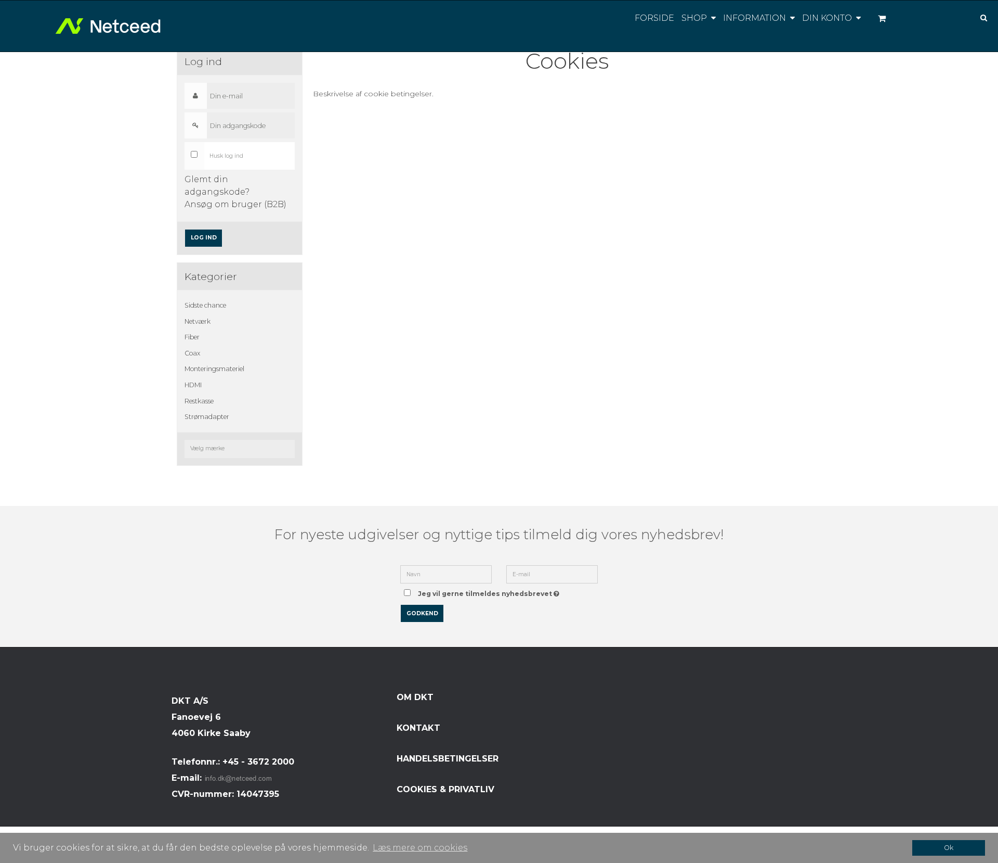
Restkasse (199, 401)
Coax (192, 353)
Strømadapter (207, 417)
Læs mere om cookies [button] (420, 848)
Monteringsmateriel (214, 369)
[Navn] (446, 573)
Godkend (422, 613)
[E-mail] (552, 573)
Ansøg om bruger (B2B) (235, 204)
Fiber (192, 337)
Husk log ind (226, 156)
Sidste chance (205, 305)
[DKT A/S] (112, 26)
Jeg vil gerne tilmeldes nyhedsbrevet (490, 590)
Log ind (204, 237)
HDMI (193, 385)
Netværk (198, 321)
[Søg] (976, 17)
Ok (948, 848)
